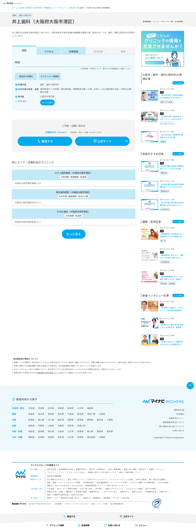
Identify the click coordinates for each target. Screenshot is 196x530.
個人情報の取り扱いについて (171, 426)
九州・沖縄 (17, 437)
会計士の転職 (150, 488)
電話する (47, 141)
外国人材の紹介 (77, 494)
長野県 (70, 419)
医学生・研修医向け (98, 469)
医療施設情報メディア (94, 485)
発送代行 (87, 498)
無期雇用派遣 (151, 491)
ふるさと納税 (162, 482)
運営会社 (178, 409)
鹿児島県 (91, 437)
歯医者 (163, 141)
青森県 (41, 408)
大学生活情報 (141, 479)
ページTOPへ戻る (190, 385)
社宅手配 (125, 498)
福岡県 (31, 437)
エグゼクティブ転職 (134, 488)
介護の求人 (163, 491)
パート (61, 472)
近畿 (14, 425)
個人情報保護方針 (116, 504)
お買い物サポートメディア (117, 485)
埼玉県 (61, 413)
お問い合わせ (178, 430)
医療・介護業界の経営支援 (57, 494)
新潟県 (31, 419)
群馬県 (51, 413)
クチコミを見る (47, 102)
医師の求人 (124, 491)
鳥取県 (31, 431)
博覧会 (49, 485)
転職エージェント (156, 469)
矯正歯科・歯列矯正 (168, 283)
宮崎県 (80, 437)
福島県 (90, 408)
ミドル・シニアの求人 (76, 472)
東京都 (80, 413)
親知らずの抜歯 (166, 102)
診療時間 (73, 51)
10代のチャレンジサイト (97, 479)
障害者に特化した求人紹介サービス (102, 472)
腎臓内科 (164, 173)
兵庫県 (61, 425)
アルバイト (51, 472)
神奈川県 (91, 413)
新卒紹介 (99, 488)
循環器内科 (165, 191)
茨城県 (31, 413)
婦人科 (163, 240)
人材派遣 (50, 488)
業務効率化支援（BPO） (70, 498)
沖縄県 (102, 437)
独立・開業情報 (114, 469)
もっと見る (73, 234)
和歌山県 (81, 425)
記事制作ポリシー (176, 418)
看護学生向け (81, 469)
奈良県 (70, 425)
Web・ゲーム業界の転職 (67, 488)
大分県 (70, 437)
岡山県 (51, 431)
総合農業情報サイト (105, 482)
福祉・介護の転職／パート (129, 472)
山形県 (80, 408)
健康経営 (96, 498)
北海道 (15, 408)
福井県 (61, 419)
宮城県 (61, 408)
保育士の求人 (137, 491)
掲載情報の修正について (173, 422)
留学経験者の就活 (66, 469)
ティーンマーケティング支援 (121, 479)
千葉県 (70, 413)
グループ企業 (102, 504)
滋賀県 (31, 425)
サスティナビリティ (81, 504)
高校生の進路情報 (54, 476)
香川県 (90, 431)
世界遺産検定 (88, 482)
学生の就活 (51, 469)
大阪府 (51, 425)
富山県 (41, 419)
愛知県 (100, 419)
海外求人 (142, 469)
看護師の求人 (95, 491)
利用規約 (180, 414)
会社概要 (58, 504)
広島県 (61, 431)
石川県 (51, 419)
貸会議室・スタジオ (111, 498)
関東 (14, 413)
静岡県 (90, 419)
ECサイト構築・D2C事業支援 (142, 482)
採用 (93, 504)
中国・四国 (17, 431)
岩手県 (51, 408)
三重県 (110, 419)
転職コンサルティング (114, 488)
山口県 (70, 431)
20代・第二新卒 (86, 488)
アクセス (49, 51)
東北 (22, 408)
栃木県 (41, 413)
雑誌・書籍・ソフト (55, 482)
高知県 (110, 431)
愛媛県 (100, 431)
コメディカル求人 (110, 491)
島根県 (41, 431)
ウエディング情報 (73, 482)
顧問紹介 (69, 491)
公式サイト (104, 141)
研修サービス (52, 498)
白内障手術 (165, 209)
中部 (14, 419)
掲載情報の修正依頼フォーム (48, 372)
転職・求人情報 (130, 469)
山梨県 (102, 413)
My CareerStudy (62, 485)
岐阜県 (80, 419)
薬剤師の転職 (81, 491)
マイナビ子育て (122, 482)
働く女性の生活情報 (157, 479)
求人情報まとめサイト (56, 479)
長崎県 (51, 437)
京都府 (41, 425)
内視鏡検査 (165, 262)
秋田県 (70, 408)
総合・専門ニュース (76, 479)
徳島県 (80, 431)
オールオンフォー (167, 123)
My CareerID (77, 485)
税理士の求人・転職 (55, 491)
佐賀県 (41, 437)
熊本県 (61, 437)
